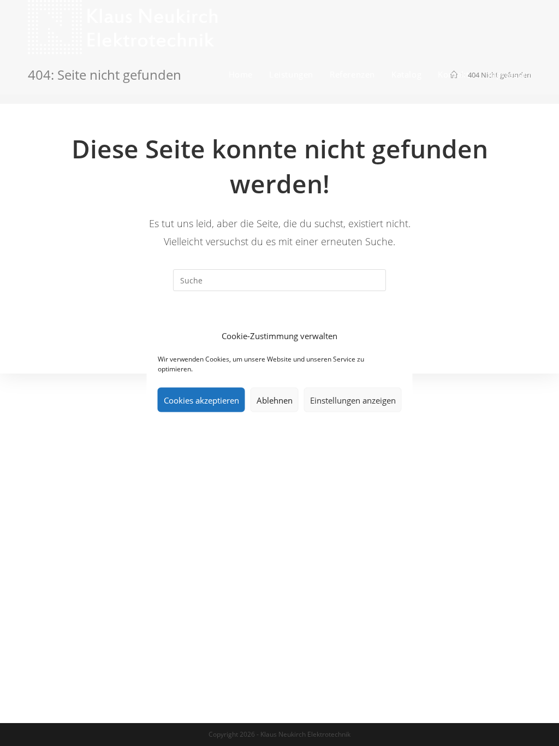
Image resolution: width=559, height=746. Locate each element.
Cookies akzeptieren (201, 399)
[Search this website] (279, 279)
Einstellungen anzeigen (353, 399)
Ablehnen (275, 399)
